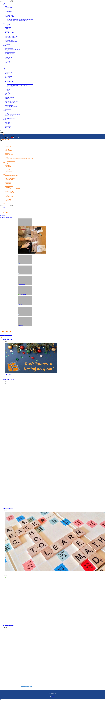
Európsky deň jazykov (9, 57)
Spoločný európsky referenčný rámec (11, 36)
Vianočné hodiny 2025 (7, 374)
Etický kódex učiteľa (8, 11)
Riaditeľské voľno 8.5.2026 (8, 339)
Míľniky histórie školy (8, 7)
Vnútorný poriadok (8, 44)
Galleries (4, 208)
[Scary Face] (25, 321)
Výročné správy (7, 14)
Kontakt (4, 63)
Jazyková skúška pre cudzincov (9, 625)
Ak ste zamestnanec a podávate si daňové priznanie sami (17, 20)
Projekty (4, 54)
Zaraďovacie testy (8, 42)
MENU (2, 132)
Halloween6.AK (3, 215)
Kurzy (4, 23)
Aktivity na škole (7, 62)
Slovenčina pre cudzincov (9, 32)
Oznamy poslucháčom (9, 48)
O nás (6, 6)
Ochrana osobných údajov (9, 16)
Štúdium (4, 35)
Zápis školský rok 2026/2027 (10, 52)
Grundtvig (6, 56)
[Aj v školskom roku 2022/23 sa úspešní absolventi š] (6, 641)
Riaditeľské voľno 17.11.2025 (8, 379)
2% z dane (6, 17)
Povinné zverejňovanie (9, 15)
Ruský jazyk (7, 31)
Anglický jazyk (7, 24)
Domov (4, 3)
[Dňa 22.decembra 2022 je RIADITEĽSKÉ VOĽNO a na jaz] (6, 673)
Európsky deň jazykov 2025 (8, 508)
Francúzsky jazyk (8, 27)
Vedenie (6, 8)
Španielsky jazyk (7, 28)
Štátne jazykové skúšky (9, 40)
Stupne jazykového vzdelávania (10, 37)
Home (4, 207)
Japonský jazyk (7, 33)
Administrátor (9, 217)
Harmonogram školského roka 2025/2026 (12, 49)
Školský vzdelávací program (10, 38)
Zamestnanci (7, 10)
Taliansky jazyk (7, 29)
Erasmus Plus (7, 58)
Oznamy (4, 45)
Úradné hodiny (7, 12)
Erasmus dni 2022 (8, 59)
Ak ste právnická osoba (11, 21)
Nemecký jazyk (7, 25)
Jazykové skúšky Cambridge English (11, 41)
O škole (4, 4)
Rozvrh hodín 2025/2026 (9, 50)
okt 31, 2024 (3, 217)
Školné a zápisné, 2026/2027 (10, 53)
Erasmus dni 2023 (8, 61)
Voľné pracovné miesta (9, 46)
